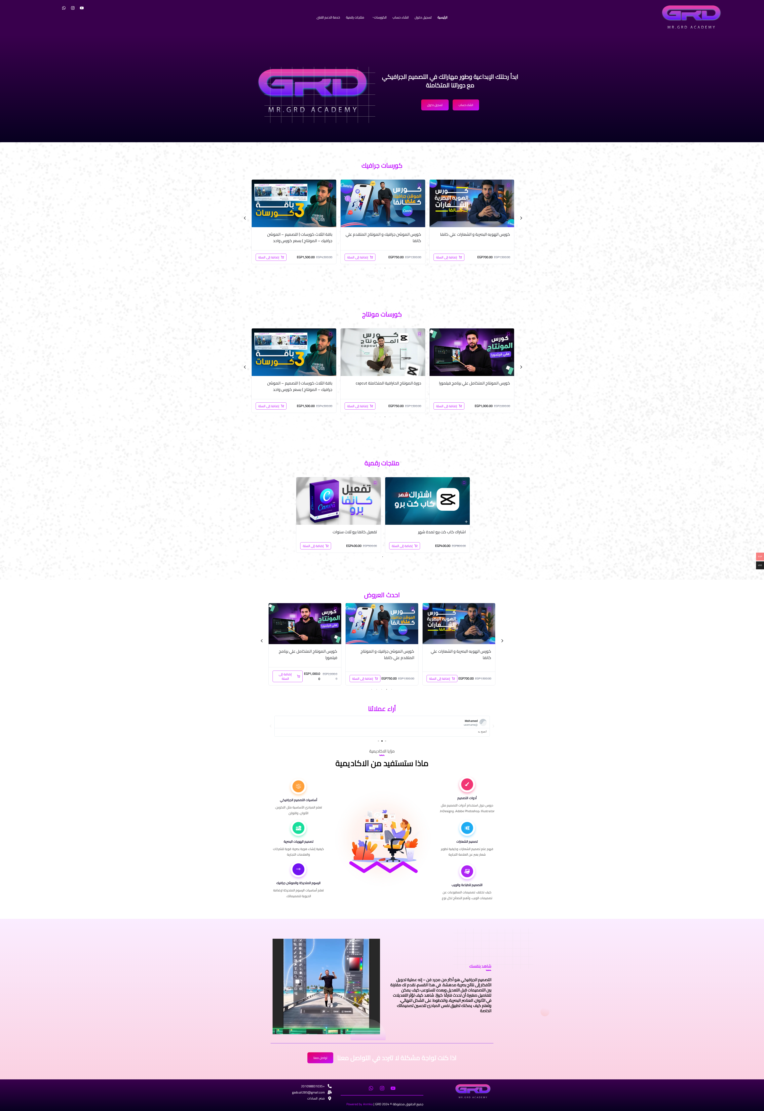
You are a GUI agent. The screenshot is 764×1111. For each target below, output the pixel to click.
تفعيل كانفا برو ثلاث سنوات (355, 532)
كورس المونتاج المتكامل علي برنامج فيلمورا (296, 383)
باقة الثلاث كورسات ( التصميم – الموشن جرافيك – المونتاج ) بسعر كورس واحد (477, 237)
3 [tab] (380, 268)
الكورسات (380, 17)
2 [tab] (385, 268)
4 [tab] (375, 268)
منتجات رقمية (355, 17)
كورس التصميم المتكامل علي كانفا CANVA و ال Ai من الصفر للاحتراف (384, 237)
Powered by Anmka (359, 1104)
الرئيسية (442, 17)
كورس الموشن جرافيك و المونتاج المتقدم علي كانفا (383, 386)
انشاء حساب (401, 17)
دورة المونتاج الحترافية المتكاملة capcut (379, 654)
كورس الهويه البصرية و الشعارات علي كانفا (297, 234)
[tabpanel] (471, 221)
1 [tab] (390, 268)
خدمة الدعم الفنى (328, 17)
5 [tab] (372, 689)
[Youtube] (82, 8)
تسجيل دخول (423, 17)
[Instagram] (73, 8)
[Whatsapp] (64, 8)
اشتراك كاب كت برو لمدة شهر (442, 532)
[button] (378, 17)
